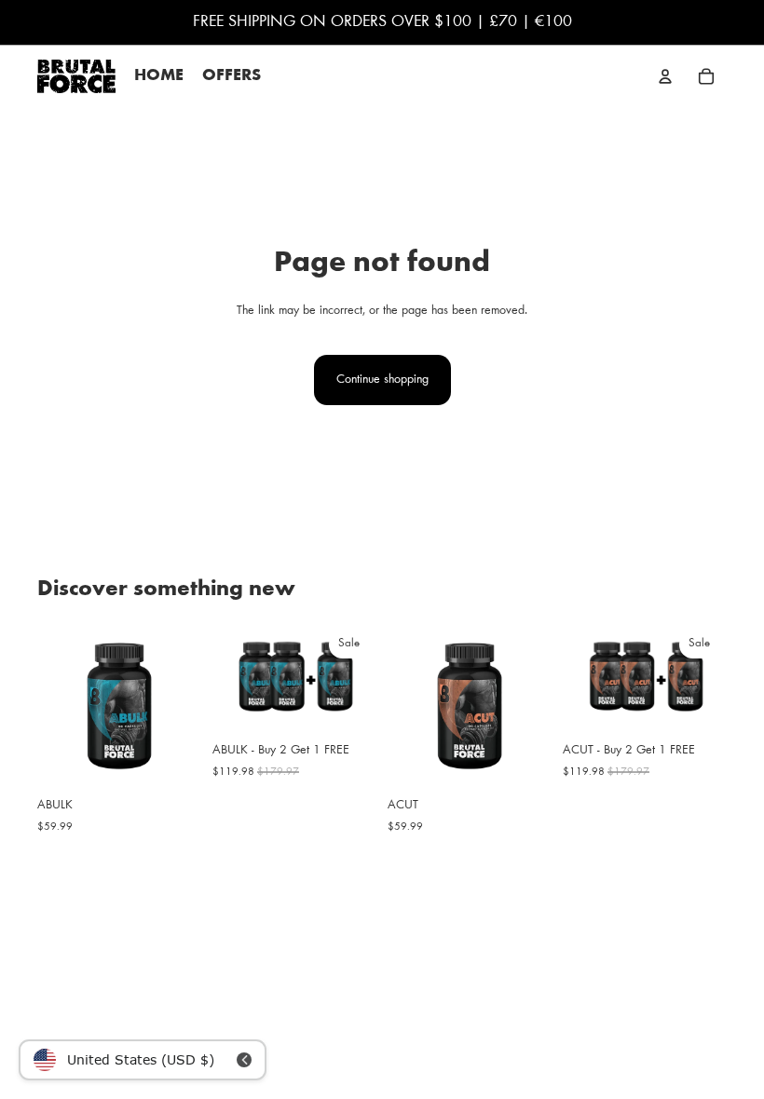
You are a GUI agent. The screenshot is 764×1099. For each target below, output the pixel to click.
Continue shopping (382, 380)
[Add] (172, 759)
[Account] (665, 76)
